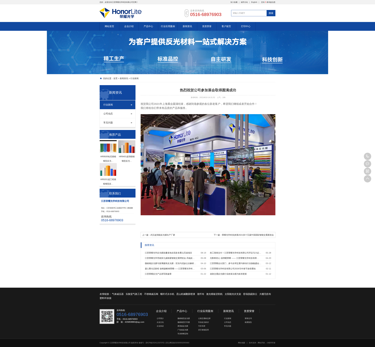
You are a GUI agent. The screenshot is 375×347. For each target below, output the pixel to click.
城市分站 (244, 2)
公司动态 (108, 113)
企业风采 (160, 326)
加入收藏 (233, 2)
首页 (115, 78)
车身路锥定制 (183, 334)
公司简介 (160, 318)
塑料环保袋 (105, 298)
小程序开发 (271, 343)
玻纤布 (200, 294)
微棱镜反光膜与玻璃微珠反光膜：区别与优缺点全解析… (170, 263)
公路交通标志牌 (204, 318)
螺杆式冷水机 (167, 294)
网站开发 (261, 343)
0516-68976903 (367, 156)
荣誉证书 (248, 318)
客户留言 (226, 26)
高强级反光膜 (183, 326)
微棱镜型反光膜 (184, 318)
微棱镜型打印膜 (184, 322)
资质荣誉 (207, 26)
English (254, 2)
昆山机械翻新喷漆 (185, 294)
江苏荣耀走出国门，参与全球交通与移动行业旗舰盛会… (235, 263)
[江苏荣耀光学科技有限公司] (139, 11)
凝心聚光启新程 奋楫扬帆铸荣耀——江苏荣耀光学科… (170, 268)
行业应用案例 (168, 26)
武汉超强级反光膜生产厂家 (162, 235)
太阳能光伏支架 (233, 294)
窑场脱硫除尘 (250, 294)
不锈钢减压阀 (151, 294)
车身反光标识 (203, 322)
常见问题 (108, 122)
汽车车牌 (201, 326)
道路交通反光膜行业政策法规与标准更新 (228, 274)
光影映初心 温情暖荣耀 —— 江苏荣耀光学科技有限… (234, 258)
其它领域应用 (203, 330)
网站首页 (109, 26)
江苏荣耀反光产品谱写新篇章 (158, 274)
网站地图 (241, 343)
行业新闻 (134, 78)
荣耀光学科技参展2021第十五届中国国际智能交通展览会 (248, 235)
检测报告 (248, 322)
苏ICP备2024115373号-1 (156, 343)
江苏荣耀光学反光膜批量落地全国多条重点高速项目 (168, 253)
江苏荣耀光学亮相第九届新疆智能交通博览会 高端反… (170, 258)
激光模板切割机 (214, 294)
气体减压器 (118, 294)
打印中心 (245, 26)
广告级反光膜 (183, 330)
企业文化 (160, 322)
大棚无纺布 (265, 294)
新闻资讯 (187, 26)
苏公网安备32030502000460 (177, 343)
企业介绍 (129, 26)
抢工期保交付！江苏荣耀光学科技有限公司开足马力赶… (235, 253)
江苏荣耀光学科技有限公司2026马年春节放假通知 (233, 268)
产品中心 (148, 26)
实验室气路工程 (134, 294)
